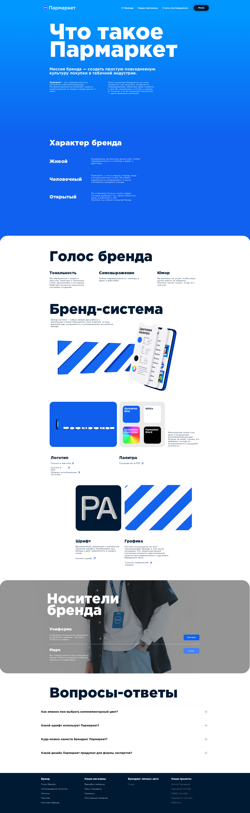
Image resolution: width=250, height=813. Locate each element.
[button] (201, 8)
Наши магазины (148, 8)
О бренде (128, 8)
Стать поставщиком (175, 8)
